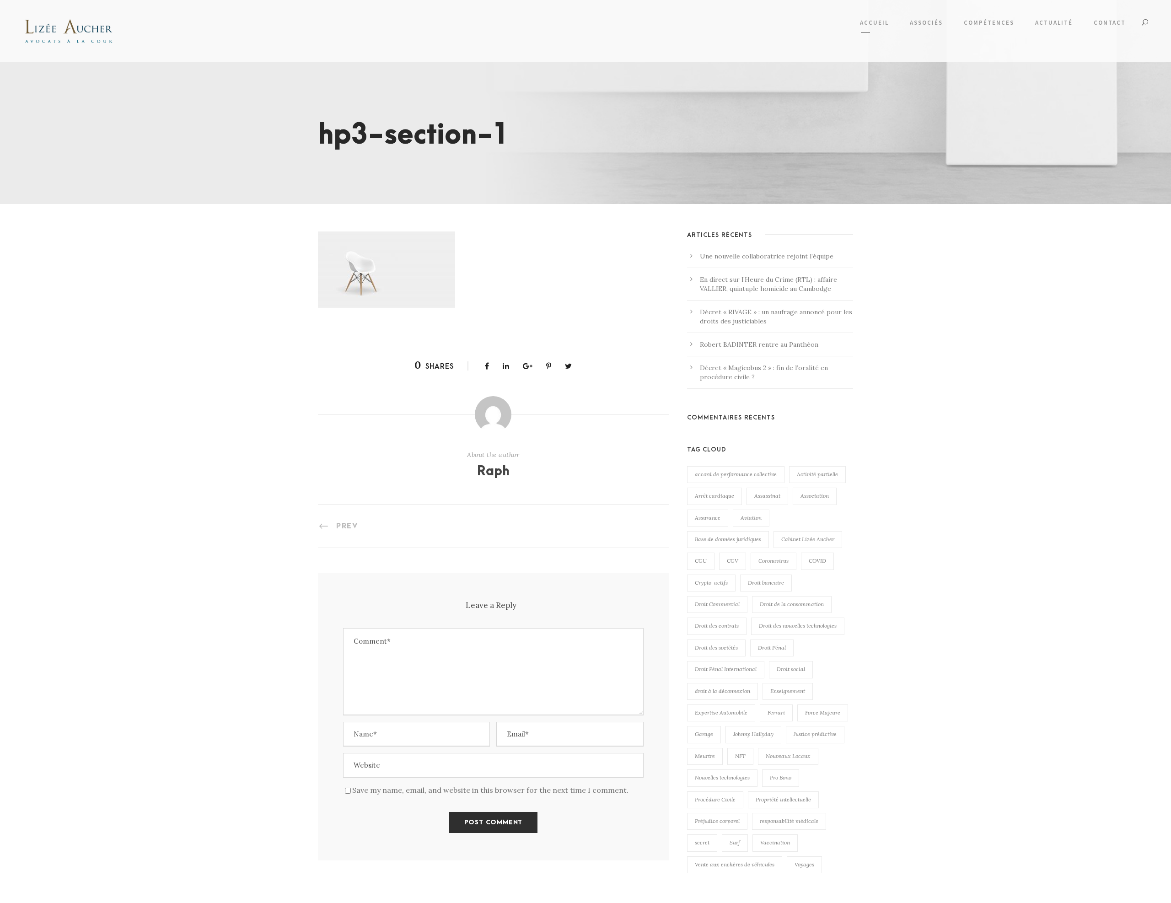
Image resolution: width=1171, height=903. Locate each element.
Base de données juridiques (728, 539)
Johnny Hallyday (753, 734)
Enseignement (787, 691)
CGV (732, 560)
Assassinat (767, 495)
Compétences (989, 23)
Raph (493, 471)
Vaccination (775, 842)
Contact (1110, 23)
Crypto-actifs (711, 582)
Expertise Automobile (721, 712)
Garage (704, 734)
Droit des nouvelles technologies (798, 625)
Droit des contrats (717, 625)
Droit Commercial (717, 604)
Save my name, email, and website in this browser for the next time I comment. (490, 790)
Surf (735, 842)
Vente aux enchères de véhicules (734, 864)
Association (814, 495)
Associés (926, 23)
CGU (701, 560)
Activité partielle (817, 474)
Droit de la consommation (792, 604)
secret (702, 842)
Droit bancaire (766, 582)
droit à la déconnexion (722, 691)
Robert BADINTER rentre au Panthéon (759, 344)
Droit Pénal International (726, 669)
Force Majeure (822, 712)
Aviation (751, 517)
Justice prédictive (815, 734)
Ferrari (776, 712)
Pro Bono (780, 777)
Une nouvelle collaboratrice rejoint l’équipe (766, 256)
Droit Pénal (772, 647)
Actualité (1054, 23)
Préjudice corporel (717, 820)
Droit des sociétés (716, 647)
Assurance (707, 517)
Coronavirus (773, 560)
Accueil (874, 23)
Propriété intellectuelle (783, 799)
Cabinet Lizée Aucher (807, 539)
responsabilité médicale (789, 820)
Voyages (804, 864)
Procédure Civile (715, 799)
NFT (740, 755)
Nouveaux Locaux (788, 755)
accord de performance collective (736, 474)
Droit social (791, 669)
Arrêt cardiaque (714, 495)
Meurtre (705, 755)
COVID (817, 560)
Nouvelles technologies (722, 777)
